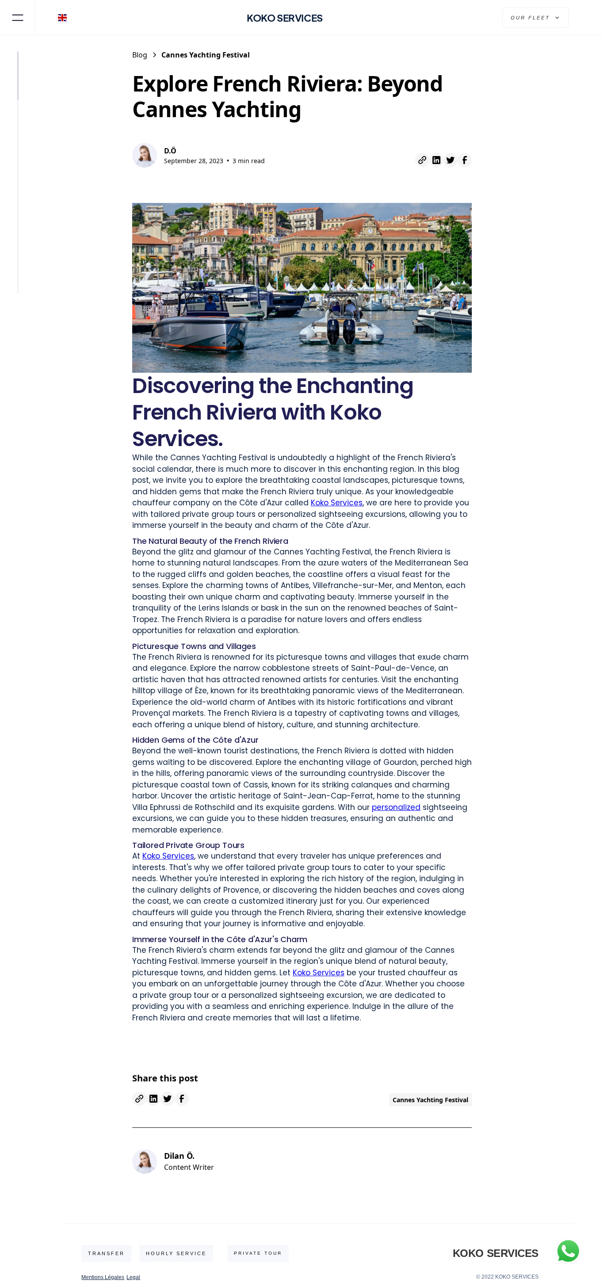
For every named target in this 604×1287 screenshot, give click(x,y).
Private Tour (258, 1253)
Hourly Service (176, 1253)
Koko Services (337, 502)
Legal (133, 1277)
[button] (64, 18)
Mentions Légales (102, 1277)
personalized (396, 807)
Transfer (106, 1253)
